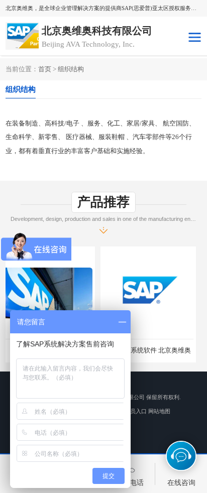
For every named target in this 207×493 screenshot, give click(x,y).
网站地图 (159, 411)
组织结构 (71, 69)
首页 (44, 69)
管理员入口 (133, 411)
